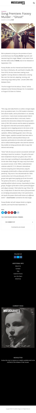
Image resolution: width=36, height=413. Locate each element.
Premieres (20, 217)
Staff (12, 20)
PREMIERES (3, 11)
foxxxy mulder (8, 217)
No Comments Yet (10, 222)
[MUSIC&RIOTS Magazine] (18, 2)
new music (15, 217)
